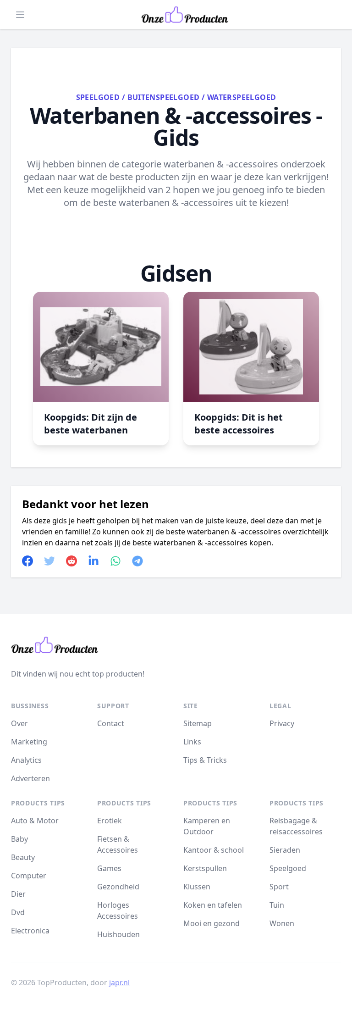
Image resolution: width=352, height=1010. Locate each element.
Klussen (196, 887)
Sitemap (197, 723)
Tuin (277, 905)
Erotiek (109, 821)
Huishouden (118, 934)
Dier (18, 894)
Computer (28, 876)
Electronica (30, 931)
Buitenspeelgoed (163, 97)
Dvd (18, 912)
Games (109, 868)
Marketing (29, 742)
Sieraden (285, 850)
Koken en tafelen (212, 905)
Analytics (26, 760)
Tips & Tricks (205, 760)
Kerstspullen (205, 868)
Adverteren (30, 778)
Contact (110, 723)
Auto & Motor (35, 821)
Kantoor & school (213, 850)
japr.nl (119, 982)
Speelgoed (98, 97)
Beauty (23, 857)
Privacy (282, 723)
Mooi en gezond (211, 923)
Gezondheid (118, 887)
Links (192, 742)
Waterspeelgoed (241, 97)
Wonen (282, 923)
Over (19, 723)
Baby (19, 839)
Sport (279, 887)
